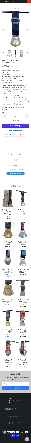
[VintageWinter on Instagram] (18, 423)
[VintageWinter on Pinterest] (15, 423)
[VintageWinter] (15, 1)
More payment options (15, 130)
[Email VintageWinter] (21, 423)
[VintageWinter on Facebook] (12, 423)
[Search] (25, 1)
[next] (27, 30)
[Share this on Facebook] (11, 135)
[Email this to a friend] (24, 135)
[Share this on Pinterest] (15, 135)
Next (19, 8)
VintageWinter (12, 428)
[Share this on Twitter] (6, 135)
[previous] (3, 30)
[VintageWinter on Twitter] (9, 423)
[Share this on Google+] (20, 135)
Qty (3, 112)
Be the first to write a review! (15, 173)
